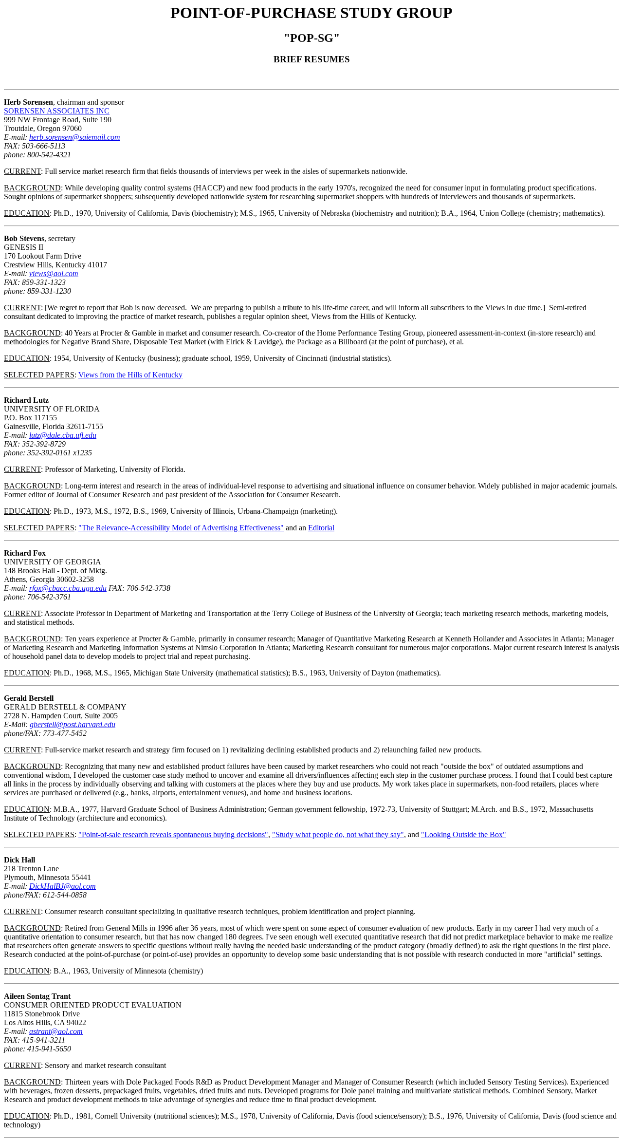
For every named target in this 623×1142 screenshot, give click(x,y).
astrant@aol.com (56, 1031)
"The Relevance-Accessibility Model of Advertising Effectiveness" (181, 528)
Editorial (321, 528)
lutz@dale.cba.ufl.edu (62, 435)
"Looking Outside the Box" (463, 834)
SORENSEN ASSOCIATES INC (57, 111)
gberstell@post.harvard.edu (72, 724)
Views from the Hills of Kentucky (130, 375)
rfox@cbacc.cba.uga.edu (68, 588)
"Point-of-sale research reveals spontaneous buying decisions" (173, 834)
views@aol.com (53, 273)
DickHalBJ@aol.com (62, 886)
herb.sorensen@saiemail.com (74, 137)
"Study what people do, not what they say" (338, 834)
